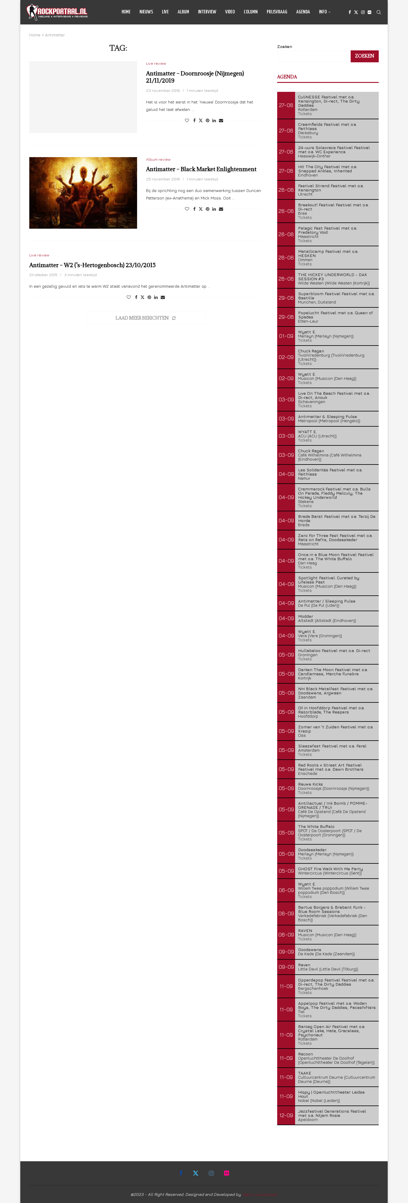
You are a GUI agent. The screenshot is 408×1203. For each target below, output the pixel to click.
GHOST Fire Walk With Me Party (330, 868)
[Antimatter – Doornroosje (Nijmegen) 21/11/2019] (83, 97)
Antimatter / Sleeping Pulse (326, 600)
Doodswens (309, 949)
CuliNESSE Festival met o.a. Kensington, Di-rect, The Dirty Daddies (329, 101)
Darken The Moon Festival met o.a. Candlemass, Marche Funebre (333, 671)
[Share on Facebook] (194, 120)
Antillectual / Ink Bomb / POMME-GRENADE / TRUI (332, 805)
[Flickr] (369, 12)
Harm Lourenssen (259, 1194)
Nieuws (146, 12)
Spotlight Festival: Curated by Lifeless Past (328, 579)
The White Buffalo (316, 826)
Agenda (303, 12)
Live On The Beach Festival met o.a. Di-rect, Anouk (334, 395)
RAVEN (305, 930)
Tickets (305, 113)
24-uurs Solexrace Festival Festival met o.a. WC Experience (334, 149)
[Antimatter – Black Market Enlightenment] (83, 193)
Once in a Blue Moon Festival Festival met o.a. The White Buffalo (336, 556)
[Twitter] (356, 12)
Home (126, 12)
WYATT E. (307, 431)
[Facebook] (350, 12)
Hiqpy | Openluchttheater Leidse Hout (331, 1094)
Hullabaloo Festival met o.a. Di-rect (334, 650)
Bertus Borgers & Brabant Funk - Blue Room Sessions (332, 909)
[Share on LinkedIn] (214, 120)
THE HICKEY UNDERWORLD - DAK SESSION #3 (332, 276)
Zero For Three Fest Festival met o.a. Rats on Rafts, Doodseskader (335, 537)
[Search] (379, 12)
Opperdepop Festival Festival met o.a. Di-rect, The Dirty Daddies (336, 982)
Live (165, 12)
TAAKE (304, 1072)
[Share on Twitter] (201, 120)
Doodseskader (312, 849)
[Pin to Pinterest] (207, 120)
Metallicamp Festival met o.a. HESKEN (328, 253)
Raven (304, 964)
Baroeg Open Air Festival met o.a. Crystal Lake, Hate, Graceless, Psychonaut (331, 1030)
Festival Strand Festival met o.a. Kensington (331, 187)
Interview (207, 12)
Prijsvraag (277, 12)
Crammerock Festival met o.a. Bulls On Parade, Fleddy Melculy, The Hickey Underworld (334, 493)
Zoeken (284, 46)
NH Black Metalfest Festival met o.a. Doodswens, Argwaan (335, 690)
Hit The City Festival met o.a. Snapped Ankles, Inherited (327, 168)
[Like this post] (187, 120)
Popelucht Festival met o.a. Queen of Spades (335, 314)
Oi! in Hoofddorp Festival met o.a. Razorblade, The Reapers (331, 709)
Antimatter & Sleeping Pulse (327, 416)
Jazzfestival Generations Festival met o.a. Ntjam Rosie (332, 1113)
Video (230, 12)
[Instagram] (363, 12)
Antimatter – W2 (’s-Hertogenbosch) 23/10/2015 (92, 265)
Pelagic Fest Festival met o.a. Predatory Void (327, 230)
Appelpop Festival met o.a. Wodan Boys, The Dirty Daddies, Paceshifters (337, 1005)
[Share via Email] (221, 120)
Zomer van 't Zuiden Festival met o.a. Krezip (336, 728)
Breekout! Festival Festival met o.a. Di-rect (333, 206)
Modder (305, 616)
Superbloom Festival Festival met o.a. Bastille (336, 295)
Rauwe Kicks (310, 783)
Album (183, 12)
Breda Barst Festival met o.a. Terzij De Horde (336, 518)
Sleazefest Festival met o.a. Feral (332, 745)
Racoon (305, 1053)
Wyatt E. (307, 331)
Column (251, 12)
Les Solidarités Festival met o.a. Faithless (330, 471)
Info (323, 12)
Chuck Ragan (311, 350)
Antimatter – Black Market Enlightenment (201, 169)
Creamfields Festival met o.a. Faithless (327, 126)
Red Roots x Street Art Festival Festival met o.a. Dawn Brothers (330, 767)
